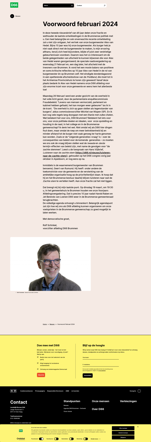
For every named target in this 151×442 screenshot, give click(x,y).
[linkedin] (15, 391)
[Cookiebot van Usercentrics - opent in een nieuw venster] (21, 439)
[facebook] (12, 391)
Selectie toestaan (123, 432)
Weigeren (123, 437)
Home (45, 324)
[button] (59, 5)
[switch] (56, 439)
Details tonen (94, 439)
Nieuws (52, 324)
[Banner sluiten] (137, 426)
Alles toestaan (123, 428)
